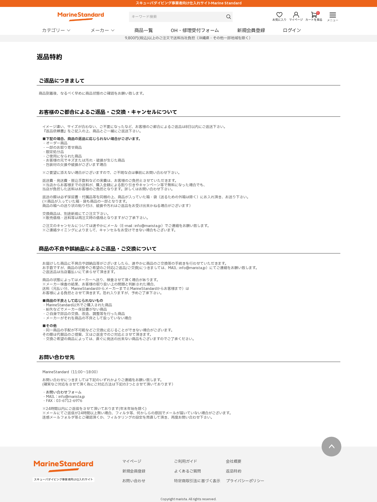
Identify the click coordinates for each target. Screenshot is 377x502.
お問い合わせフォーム (64, 392)
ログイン (292, 30)
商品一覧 (143, 30)
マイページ (131, 462)
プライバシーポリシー (245, 481)
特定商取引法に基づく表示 (197, 481)
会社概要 (233, 462)
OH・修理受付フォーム (195, 30)
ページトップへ (331, 446)
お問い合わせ (133, 481)
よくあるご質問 (187, 471)
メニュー (332, 20)
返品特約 (233, 471)
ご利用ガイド (185, 462)
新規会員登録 (251, 30)
